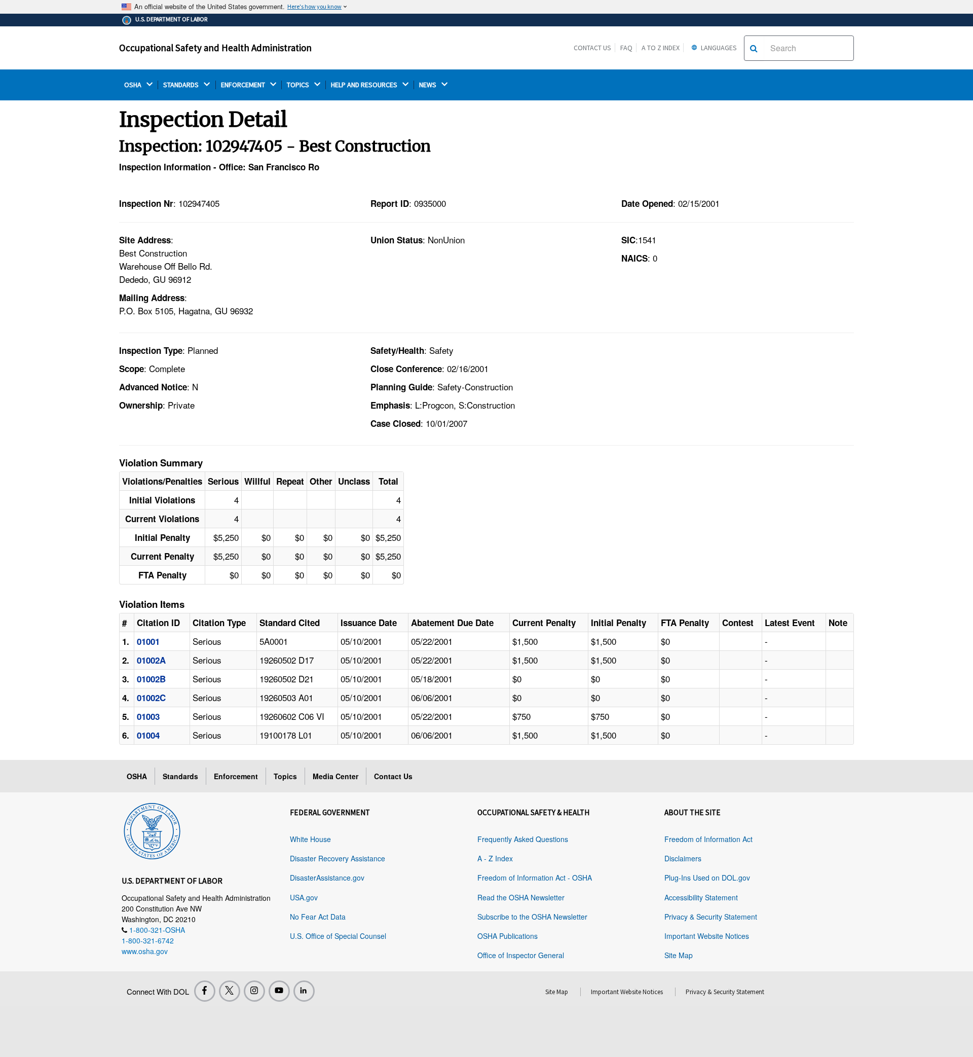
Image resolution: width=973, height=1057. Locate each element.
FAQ (626, 47)
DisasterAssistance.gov (327, 877)
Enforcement (236, 776)
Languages (718, 47)
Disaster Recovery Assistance (337, 858)
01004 (148, 735)
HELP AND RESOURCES (365, 85)
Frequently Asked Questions (522, 839)
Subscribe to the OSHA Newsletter (532, 917)
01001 (148, 641)
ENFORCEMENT (244, 85)
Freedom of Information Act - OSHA (534, 877)
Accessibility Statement (701, 897)
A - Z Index (495, 858)
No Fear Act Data (318, 917)
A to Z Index (661, 47)
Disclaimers (682, 858)
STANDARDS (181, 85)
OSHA (133, 85)
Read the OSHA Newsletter (521, 897)
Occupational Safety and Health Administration (215, 48)
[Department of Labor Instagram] (254, 991)
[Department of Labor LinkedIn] (304, 991)
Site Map (678, 955)
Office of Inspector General (520, 955)
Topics (285, 776)
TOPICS (299, 85)
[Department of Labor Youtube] (279, 991)
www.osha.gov (145, 951)
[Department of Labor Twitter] (229, 991)
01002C (151, 697)
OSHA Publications (507, 936)
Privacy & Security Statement (710, 917)
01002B (151, 679)
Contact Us (592, 47)
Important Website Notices (706, 936)
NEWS (428, 85)
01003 (148, 716)
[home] (152, 829)
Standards (180, 776)
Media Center (335, 776)
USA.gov (304, 897)
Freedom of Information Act (708, 839)
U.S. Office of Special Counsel (338, 936)
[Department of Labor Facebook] (204, 991)
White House (310, 839)
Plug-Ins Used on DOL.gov (707, 877)
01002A (151, 660)
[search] (754, 48)
